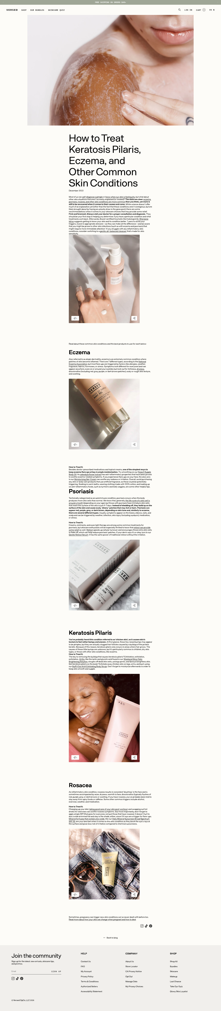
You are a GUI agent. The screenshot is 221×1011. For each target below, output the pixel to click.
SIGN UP (56, 971)
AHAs (82, 659)
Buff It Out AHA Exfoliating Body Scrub (89, 666)
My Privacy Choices (134, 986)
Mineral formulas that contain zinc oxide (86, 818)
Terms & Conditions (90, 981)
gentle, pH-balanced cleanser (113, 231)
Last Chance (175, 981)
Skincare (174, 971)
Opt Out (128, 976)
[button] (23, 10)
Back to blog (112, 937)
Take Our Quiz (176, 986)
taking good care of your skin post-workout (108, 809)
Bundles (174, 966)
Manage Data (131, 981)
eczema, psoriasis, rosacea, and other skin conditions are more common (110, 200)
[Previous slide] (4, 2)
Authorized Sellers (89, 986)
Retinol (89, 530)
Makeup (173, 976)
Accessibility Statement (91, 991)
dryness (140, 369)
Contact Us (86, 961)
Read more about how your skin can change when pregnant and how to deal (102, 919)
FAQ (83, 966)
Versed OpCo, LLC (21, 1000)
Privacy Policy (87, 976)
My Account (86, 971)
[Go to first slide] (216, 2)
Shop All (174, 961)
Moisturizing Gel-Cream (85, 479)
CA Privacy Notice (133, 971)
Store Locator (131, 966)
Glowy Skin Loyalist (178, 991)
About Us (129, 961)
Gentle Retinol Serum (78, 534)
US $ (212, 10)
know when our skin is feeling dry (120, 197)
